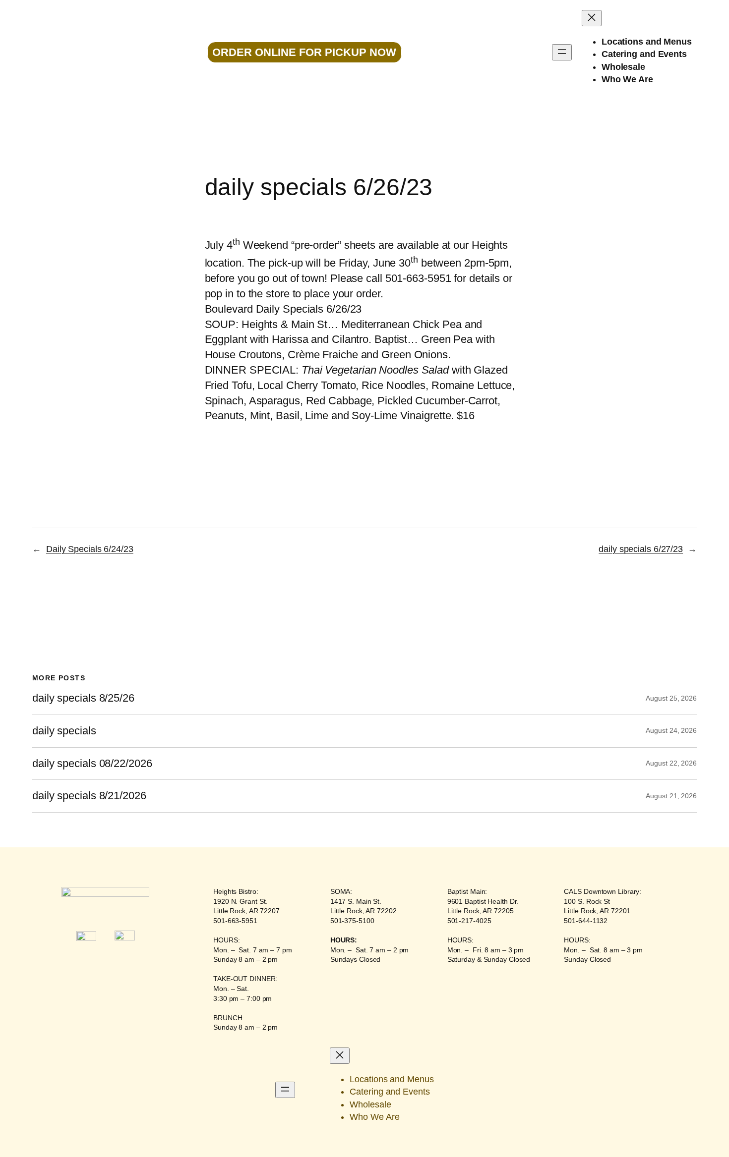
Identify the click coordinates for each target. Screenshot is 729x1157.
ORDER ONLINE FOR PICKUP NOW (304, 52)
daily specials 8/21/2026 (89, 796)
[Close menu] (592, 18)
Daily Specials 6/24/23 (89, 549)
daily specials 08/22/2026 (92, 764)
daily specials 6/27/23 (641, 549)
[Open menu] (562, 52)
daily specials (64, 731)
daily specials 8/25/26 (83, 698)
